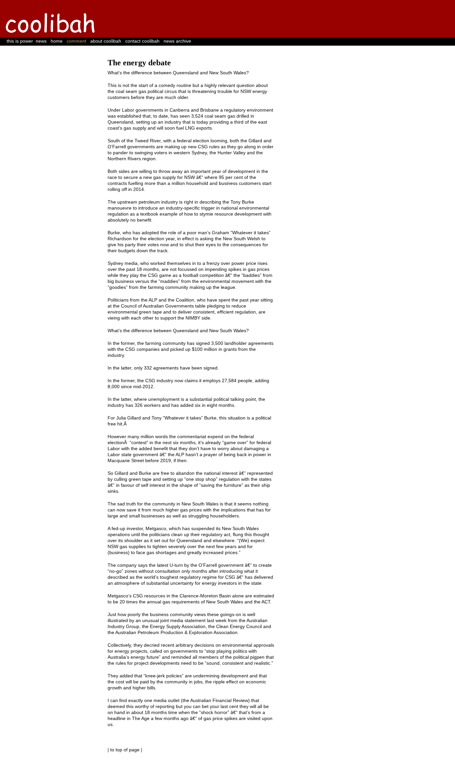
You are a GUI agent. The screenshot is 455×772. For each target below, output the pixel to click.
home (57, 41)
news (41, 41)
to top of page (125, 749)
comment (76, 41)
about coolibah (105, 41)
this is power (20, 41)
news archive (177, 41)
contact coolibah (142, 41)
